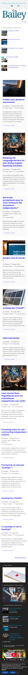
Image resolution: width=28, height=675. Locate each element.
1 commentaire (19, 504)
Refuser (12, 672)
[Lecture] (4, 660)
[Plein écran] (23, 660)
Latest (6, 108)
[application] (14, 655)
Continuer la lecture (10, 126)
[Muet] (21, 660)
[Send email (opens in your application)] (17, 6)
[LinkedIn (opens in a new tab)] (12, 6)
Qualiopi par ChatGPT (14, 308)
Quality (15, 214)
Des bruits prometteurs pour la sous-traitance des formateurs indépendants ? (13, 202)
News (10, 108)
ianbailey (7, 106)
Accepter (5, 672)
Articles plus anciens (21, 557)
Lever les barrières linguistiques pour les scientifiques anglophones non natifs (13, 397)
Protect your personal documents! (13, 100)
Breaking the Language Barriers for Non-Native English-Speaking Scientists (14, 162)
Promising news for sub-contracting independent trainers (14, 432)
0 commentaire (19, 108)
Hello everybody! (11, 338)
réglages (3, 669)
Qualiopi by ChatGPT (11, 498)
